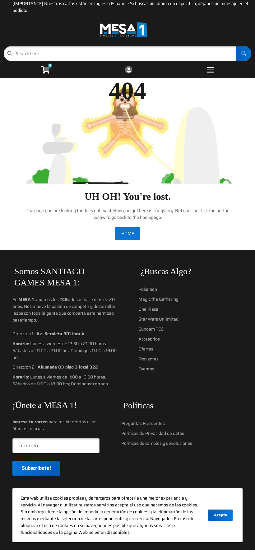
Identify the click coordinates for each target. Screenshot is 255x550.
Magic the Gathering (158, 299)
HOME (127, 233)
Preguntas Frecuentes (143, 423)
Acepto (220, 515)
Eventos (146, 368)
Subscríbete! (36, 468)
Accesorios (149, 339)
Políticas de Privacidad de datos (152, 433)
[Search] (243, 53)
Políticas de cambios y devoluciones (156, 443)
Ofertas (145, 349)
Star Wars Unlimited (158, 319)
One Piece (148, 309)
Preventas (148, 358)
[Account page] (128, 70)
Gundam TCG (151, 329)
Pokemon (147, 289)
